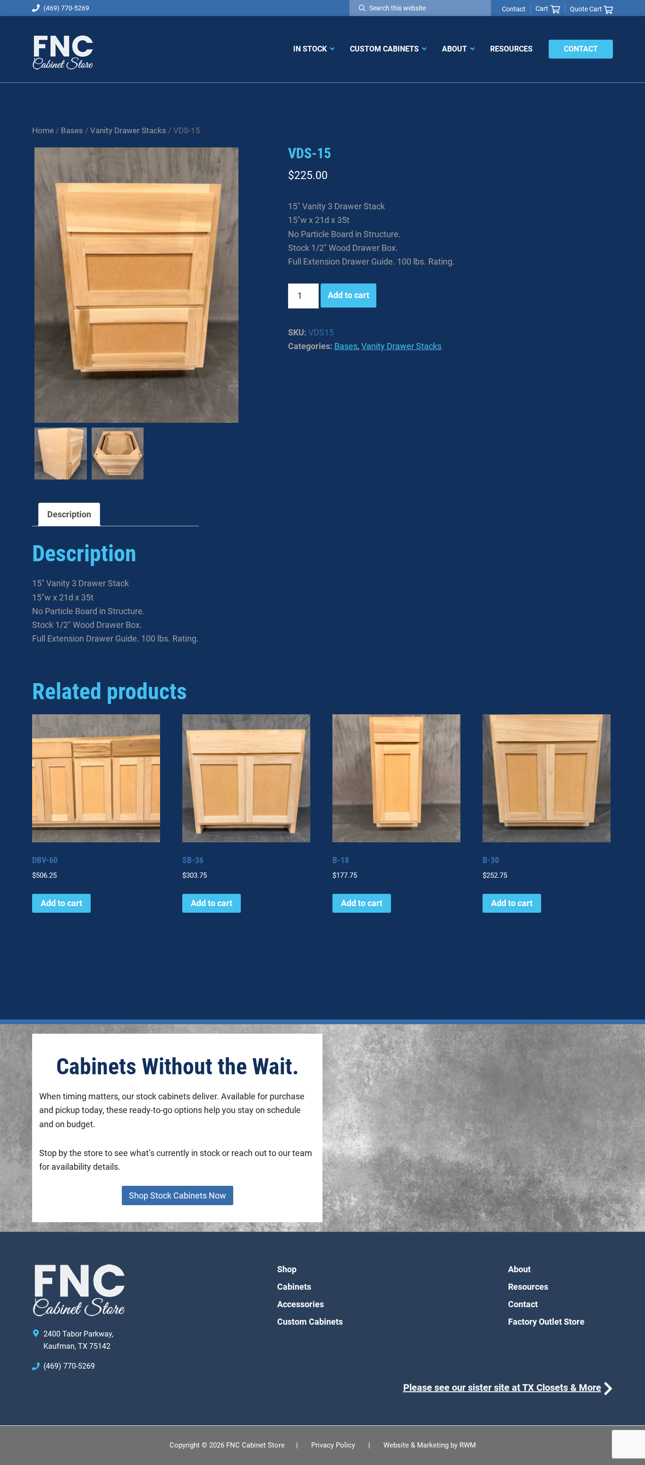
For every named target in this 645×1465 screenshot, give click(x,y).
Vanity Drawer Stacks (128, 130)
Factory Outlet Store (546, 1322)
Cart (541, 8)
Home (43, 130)
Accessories (300, 1304)
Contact (514, 9)
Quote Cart (586, 9)
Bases (72, 130)
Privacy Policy (333, 1445)
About (519, 1269)
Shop (287, 1269)
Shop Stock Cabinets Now (177, 1195)
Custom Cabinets (310, 1322)
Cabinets (294, 1287)
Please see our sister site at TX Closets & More (502, 1387)
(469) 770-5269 (66, 8)
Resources (528, 1287)
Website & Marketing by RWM (429, 1445)
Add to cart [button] (61, 903)
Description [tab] (69, 514)
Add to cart (348, 295)
